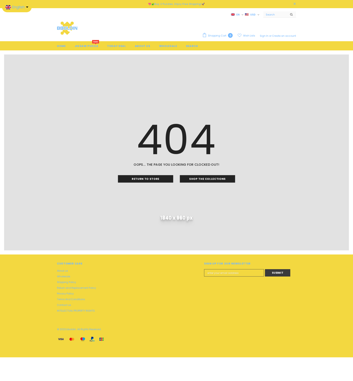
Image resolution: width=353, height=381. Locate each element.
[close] (295, 4)
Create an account (284, 36)
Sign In (264, 36)
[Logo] (67, 28)
